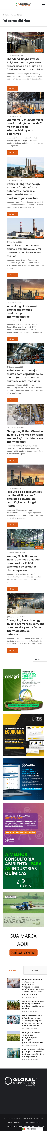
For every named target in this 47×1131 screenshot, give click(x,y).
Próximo (38, 659)
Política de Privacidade (16, 1122)
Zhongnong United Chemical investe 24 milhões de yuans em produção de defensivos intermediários (25, 436)
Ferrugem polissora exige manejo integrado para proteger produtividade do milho (33, 1037)
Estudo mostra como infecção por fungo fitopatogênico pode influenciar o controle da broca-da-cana (32, 1020)
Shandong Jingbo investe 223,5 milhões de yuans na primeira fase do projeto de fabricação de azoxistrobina (25, 64)
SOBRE (10, 1126)
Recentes (12, 970)
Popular (35, 970)
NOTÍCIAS (18, 1126)
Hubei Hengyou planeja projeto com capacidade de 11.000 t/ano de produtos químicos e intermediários (25, 376)
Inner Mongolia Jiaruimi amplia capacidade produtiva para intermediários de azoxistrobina (22, 313)
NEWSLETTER (29, 1126)
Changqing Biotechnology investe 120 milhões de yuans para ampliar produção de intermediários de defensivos (25, 627)
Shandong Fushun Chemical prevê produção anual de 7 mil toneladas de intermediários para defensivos (25, 127)
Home (6, 15)
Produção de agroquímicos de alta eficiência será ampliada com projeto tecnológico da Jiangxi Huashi (24, 499)
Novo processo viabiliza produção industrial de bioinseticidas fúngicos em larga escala (33, 1053)
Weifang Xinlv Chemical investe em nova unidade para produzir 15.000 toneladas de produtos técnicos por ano (23, 563)
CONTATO (40, 1126)
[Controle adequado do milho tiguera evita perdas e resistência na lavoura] (13, 1005)
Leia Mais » (12, 88)
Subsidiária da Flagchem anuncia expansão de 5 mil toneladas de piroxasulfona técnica (24, 251)
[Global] (23, 4)
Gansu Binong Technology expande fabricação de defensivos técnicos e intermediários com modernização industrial (23, 191)
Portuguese (30, 1129)
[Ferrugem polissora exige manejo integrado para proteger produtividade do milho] (13, 1036)
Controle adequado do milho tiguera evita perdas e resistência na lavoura (33, 1005)
